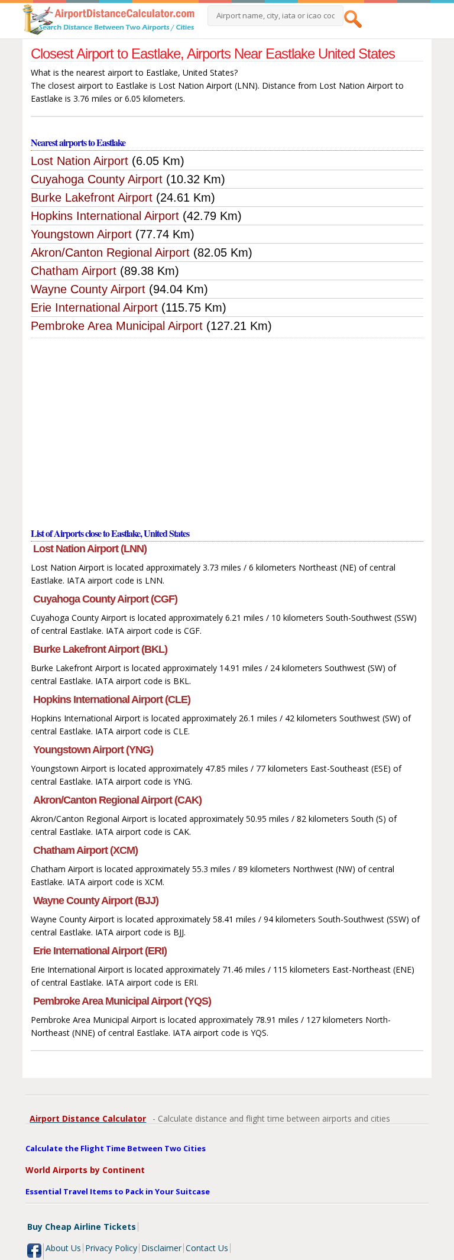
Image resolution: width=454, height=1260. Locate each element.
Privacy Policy (111, 1247)
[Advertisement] (227, 427)
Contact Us (207, 1247)
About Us (63, 1247)
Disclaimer (161, 1247)
